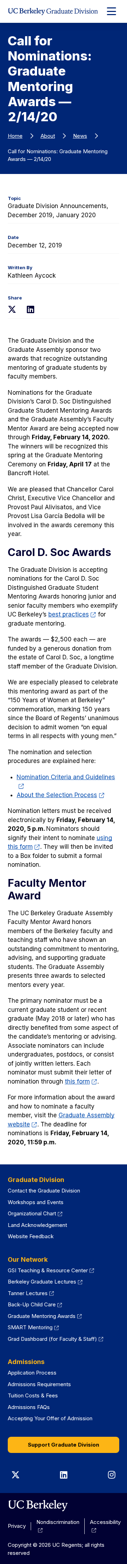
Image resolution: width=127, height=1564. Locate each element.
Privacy (17, 1526)
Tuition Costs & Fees (33, 1395)
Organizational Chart (32, 1213)
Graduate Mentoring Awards (41, 1316)
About (48, 136)
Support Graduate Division (63, 1444)
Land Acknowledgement (37, 1225)
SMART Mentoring (30, 1327)
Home (15, 136)
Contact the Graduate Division (44, 1190)
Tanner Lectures (28, 1293)
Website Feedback (31, 1236)
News (80, 136)
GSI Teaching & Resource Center (48, 1270)
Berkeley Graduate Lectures (42, 1281)
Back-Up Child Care (32, 1304)
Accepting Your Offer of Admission (50, 1418)
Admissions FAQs (29, 1407)
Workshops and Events (36, 1202)
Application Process (32, 1372)
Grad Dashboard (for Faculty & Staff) (52, 1339)
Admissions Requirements (39, 1384)
